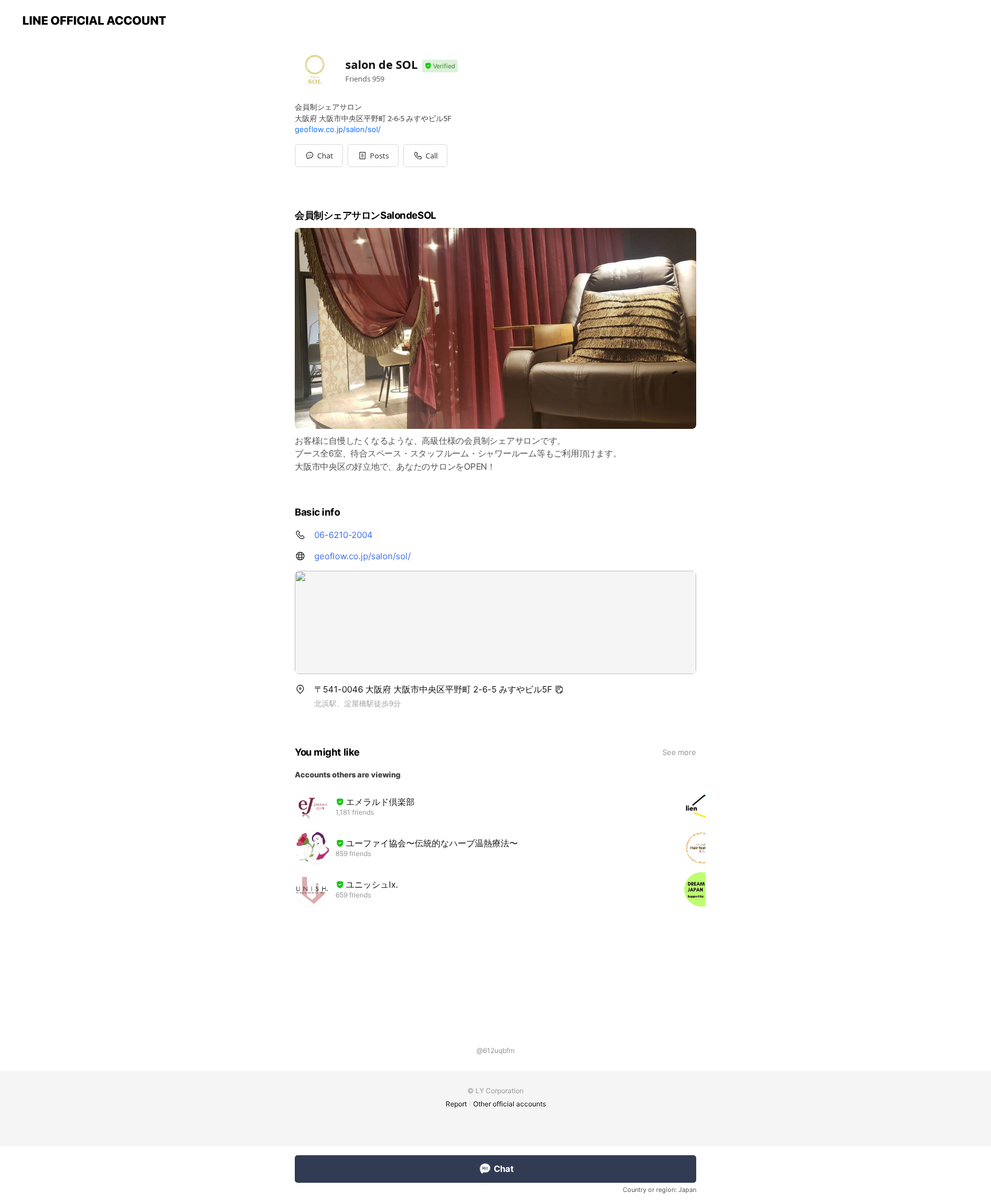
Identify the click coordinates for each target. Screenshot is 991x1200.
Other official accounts (509, 1104)
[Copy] (559, 689)
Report (456, 1104)
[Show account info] (440, 66)
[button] (373, 155)
